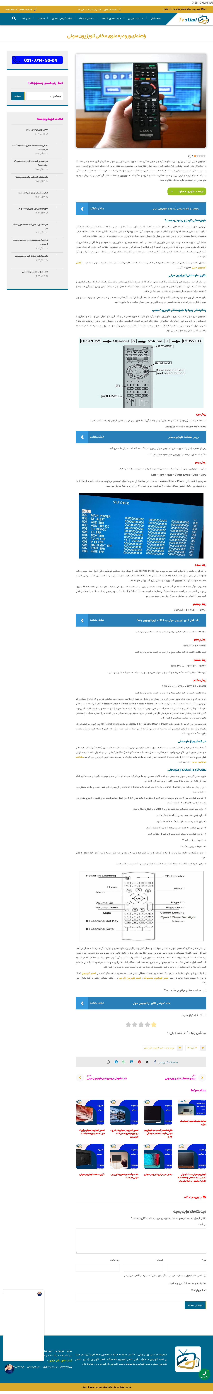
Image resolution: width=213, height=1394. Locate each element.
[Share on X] (147, 1062)
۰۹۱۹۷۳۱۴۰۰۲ (66, 1367)
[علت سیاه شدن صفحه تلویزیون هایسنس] (57, 260)
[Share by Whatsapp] (124, 1062)
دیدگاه (202, 1224)
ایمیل (159, 1260)
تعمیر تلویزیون (89, 973)
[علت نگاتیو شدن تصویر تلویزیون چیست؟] (57, 181)
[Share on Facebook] (155, 1062)
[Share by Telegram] (116, 1062)
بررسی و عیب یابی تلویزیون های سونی (159, 1047)
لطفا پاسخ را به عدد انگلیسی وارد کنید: (187, 1283)
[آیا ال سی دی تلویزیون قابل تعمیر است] (57, 197)
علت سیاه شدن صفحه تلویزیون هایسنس (31, 256)
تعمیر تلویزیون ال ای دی (111, 1364)
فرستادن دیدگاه (195, 1305)
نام (204, 1260)
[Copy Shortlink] (108, 1062)
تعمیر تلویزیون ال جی (130, 978)
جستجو (18, 96)
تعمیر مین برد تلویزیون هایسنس (35, 272)
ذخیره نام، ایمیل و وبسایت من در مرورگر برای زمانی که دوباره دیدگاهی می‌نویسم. (163, 1275)
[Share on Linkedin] (131, 1062)
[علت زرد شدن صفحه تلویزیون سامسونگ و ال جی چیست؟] (57, 150)
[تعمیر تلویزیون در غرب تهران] (57, 134)
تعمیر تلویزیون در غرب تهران (37, 129)
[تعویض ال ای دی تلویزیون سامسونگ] (57, 213)
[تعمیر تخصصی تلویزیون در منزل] (194, 19)
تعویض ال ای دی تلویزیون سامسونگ (33, 208)
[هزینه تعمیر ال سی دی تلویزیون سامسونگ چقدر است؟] (57, 165)
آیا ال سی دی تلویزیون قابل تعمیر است (33, 193)
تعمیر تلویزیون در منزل (152, 1359)
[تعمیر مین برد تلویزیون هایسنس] (57, 276)
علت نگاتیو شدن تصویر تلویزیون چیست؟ (31, 177)
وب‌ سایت (114, 1260)
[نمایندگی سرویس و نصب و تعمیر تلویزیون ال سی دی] (57, 244)
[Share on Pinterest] (139, 1062)
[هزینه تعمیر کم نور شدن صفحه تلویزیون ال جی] (57, 229)
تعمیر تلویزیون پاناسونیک (138, 1364)
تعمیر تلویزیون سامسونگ (155, 978)
